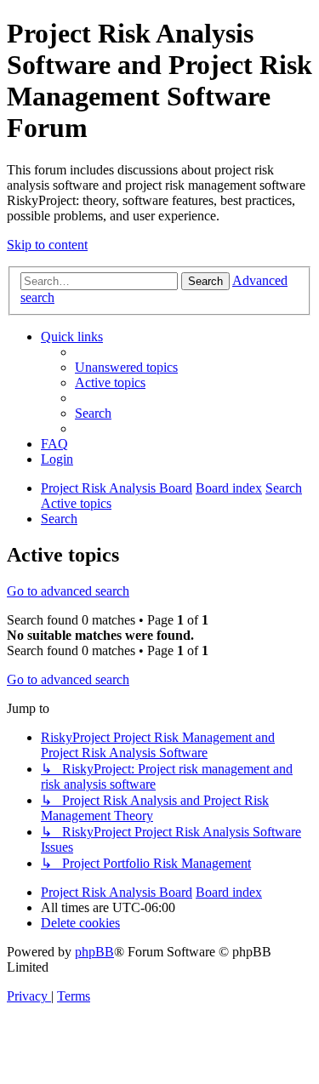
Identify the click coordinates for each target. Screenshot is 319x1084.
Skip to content (47, 244)
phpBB (94, 951)
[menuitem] (126, 367)
